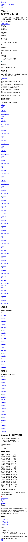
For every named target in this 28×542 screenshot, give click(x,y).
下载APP (3, 6)
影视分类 (5, 521)
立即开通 (3, 444)
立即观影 (3, 24)
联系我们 (13, 4)
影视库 (4, 4)
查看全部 (3, 105)
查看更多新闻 (4, 78)
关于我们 (9, 4)
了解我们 (7, 24)
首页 (2, 4)
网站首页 (5, 519)
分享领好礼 (8, 444)
